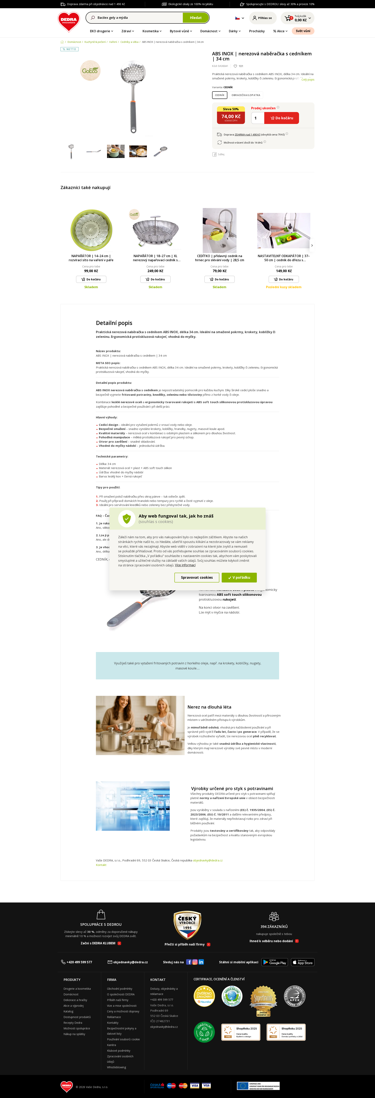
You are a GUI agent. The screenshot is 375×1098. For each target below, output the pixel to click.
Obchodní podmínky (119, 988)
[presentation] (63, 245)
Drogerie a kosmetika (77, 988)
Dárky (233, 31)
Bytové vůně (179, 31)
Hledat (196, 17)
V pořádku (241, 577)
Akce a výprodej (73, 1005)
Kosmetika (151, 31)
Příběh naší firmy (117, 1000)
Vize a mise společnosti (122, 1005)
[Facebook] (189, 962)
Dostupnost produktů (77, 1017)
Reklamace (114, 1017)
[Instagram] (195, 962)
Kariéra (111, 1045)
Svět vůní (303, 31)
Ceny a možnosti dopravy (123, 1011)
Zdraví (126, 31)
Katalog (68, 1011)
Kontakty (112, 1022)
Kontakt (101, 865)
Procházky (257, 31)
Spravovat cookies (197, 577)
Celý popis (308, 79)
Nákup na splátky (74, 1034)
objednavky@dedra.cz (208, 860)
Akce (281, 31)
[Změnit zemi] (237, 18)
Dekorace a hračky (75, 1000)
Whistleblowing (116, 1067)
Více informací (185, 565)
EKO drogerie (100, 31)
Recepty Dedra (72, 1022)
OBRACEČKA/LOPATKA (246, 95)
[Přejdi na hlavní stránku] (69, 21)
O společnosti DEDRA (121, 994)
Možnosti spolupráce (76, 1028)
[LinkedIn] (201, 962)
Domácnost (209, 31)
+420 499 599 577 (79, 962)
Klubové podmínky (118, 1050)
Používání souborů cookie (123, 1039)
